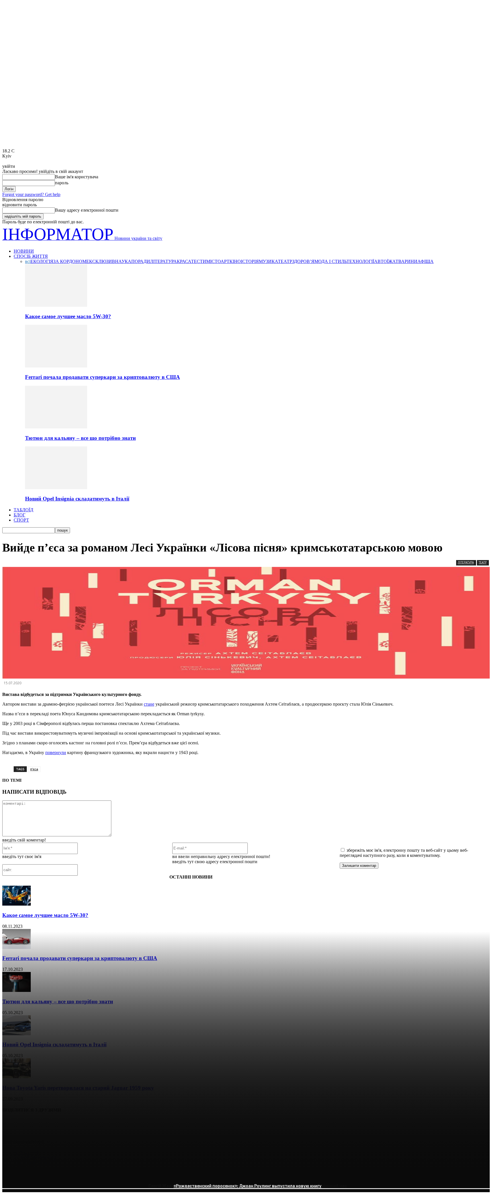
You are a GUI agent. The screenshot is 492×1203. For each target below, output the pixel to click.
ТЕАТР (285, 261)
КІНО (235, 261)
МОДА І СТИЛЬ (330, 261)
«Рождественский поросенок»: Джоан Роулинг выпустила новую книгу (247, 1186)
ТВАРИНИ (406, 261)
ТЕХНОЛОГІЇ (360, 261)
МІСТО (213, 261)
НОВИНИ (24, 251)
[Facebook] (11, 1124)
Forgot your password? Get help (31, 194)
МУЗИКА (268, 261)
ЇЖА (391, 261)
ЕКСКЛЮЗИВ (100, 261)
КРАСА (184, 261)
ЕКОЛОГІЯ (41, 261)
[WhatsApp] (72, 1124)
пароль (61, 182)
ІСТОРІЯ (250, 261)
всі (27, 261)
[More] (93, 1125)
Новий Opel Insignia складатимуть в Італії (77, 499)
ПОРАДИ (140, 261)
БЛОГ (19, 514)
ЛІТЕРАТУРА (163, 261)
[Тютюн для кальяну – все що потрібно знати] (56, 426)
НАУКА (123, 261)
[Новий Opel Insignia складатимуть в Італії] (56, 487)
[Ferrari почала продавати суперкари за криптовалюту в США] (56, 365)
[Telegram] (52, 1124)
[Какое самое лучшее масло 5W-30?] (56, 305)
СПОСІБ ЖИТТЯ (31, 256)
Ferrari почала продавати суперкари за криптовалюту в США (102, 377)
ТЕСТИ (198, 261)
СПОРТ (21, 520)
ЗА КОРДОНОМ (69, 261)
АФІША (425, 261)
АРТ (225, 261)
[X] (32, 1124)
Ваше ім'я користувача (76, 176)
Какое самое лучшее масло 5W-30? (68, 316)
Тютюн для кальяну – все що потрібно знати (80, 438)
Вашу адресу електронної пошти (86, 210)
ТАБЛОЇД (23, 509)
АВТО (380, 261)
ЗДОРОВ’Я (303, 261)
